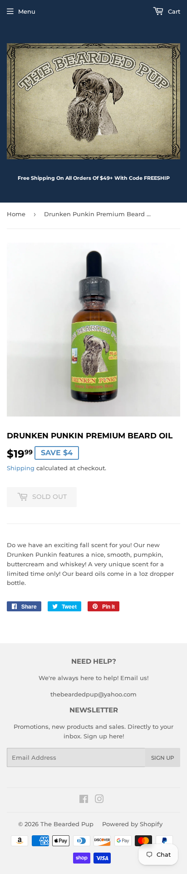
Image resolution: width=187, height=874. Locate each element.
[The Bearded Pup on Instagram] (99, 800)
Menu (26, 11)
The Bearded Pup (67, 824)
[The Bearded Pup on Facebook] (84, 800)
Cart (173, 11)
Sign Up (162, 757)
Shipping (20, 468)
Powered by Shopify (132, 824)
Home (16, 214)
